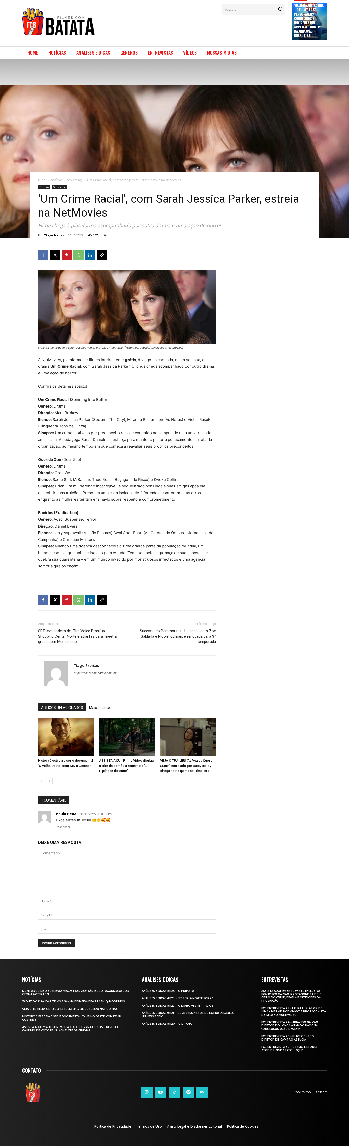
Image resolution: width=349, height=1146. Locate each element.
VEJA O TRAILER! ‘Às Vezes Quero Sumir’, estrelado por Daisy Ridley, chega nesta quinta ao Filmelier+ (186, 766)
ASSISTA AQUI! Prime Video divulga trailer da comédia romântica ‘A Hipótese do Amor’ (126, 766)
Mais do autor (100, 708)
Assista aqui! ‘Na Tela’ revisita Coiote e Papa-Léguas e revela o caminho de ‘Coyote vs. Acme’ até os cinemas (70, 1028)
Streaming (74, 180)
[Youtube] (160, 1092)
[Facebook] (43, 255)
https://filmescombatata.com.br (95, 673)
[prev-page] (41, 781)
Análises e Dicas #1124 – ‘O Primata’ (168, 991)
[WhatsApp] (78, 255)
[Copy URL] (102, 255)
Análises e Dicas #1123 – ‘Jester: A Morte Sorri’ (177, 998)
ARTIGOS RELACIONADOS (62, 708)
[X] (55, 255)
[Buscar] (280, 9)
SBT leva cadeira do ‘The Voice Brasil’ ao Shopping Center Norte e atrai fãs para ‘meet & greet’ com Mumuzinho (77, 636)
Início (42, 180)
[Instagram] (147, 1092)
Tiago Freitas (54, 235)
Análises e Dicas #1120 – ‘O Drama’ (167, 1023)
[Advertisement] (193, 27)
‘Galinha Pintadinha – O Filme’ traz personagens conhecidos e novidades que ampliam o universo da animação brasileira (309, 20)
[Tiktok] (174, 1092)
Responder (63, 827)
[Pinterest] (67, 255)
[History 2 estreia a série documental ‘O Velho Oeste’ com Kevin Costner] (66, 737)
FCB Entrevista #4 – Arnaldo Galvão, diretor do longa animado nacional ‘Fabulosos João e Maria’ (290, 1026)
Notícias (56, 180)
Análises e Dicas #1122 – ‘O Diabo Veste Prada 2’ (178, 1005)
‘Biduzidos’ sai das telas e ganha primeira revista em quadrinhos (73, 1001)
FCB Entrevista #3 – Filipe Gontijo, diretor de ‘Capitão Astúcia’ (288, 1038)
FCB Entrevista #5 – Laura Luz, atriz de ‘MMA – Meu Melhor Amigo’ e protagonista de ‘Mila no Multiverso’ (293, 1012)
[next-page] (49, 781)
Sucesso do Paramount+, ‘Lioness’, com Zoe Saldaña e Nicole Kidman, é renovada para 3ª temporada (178, 636)
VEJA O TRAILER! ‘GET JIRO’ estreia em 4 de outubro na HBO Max (70, 1009)
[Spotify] (188, 1092)
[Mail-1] (202, 1092)
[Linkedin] (90, 255)
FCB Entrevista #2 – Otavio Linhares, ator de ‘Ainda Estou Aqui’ (289, 1048)
